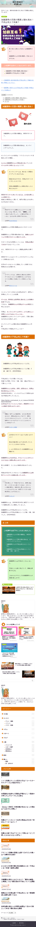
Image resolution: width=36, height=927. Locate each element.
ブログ (18, 737)
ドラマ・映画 (19, 725)
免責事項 (14, 922)
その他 (18, 714)
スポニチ (11, 496)
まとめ (7, 101)
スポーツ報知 (13, 427)
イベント (19, 723)
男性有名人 (20, 751)
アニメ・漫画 (19, 721)
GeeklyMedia (13, 220)
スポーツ (18, 733)
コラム (18, 729)
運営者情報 (21, 922)
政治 (18, 755)
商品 (19, 761)
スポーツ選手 (19, 747)
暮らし (18, 759)
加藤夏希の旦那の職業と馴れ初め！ (16, 98)
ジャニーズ (19, 745)
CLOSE (4, 95)
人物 (19, 742)
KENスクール (13, 285)
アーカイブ (4, 912)
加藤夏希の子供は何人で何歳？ (15, 99)
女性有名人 (4, 16)
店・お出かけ (19, 763)
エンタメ (18, 718)
